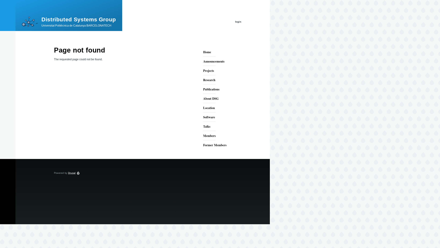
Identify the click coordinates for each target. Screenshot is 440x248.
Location (209, 108)
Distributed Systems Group (78, 19)
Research (209, 80)
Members (209, 135)
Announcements (213, 61)
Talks (206, 126)
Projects (208, 70)
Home (207, 52)
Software (209, 117)
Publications (211, 89)
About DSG (211, 98)
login (238, 21)
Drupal (72, 173)
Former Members (215, 145)
